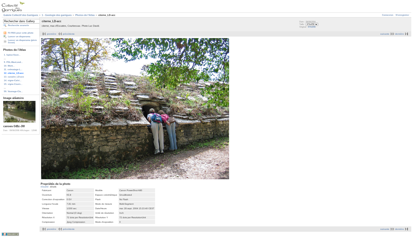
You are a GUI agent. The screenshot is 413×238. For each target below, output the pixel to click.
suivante (384, 34)
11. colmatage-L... (13, 69)
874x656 (312, 27)
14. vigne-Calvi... (13, 80)
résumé (45, 186)
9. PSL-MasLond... (13, 62)
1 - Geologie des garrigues (57, 15)
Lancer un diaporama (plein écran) (22, 41)
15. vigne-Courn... (13, 84)
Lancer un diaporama (19, 36)
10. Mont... (9, 66)
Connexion (387, 15)
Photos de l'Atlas (85, 15)
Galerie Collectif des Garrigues (20, 15)
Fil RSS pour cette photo (20, 33)
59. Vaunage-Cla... (13, 91)
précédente (69, 34)
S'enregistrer (402, 15)
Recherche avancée (18, 25)
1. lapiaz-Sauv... (12, 55)
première (51, 34)
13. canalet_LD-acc (14, 77)
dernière (399, 34)
